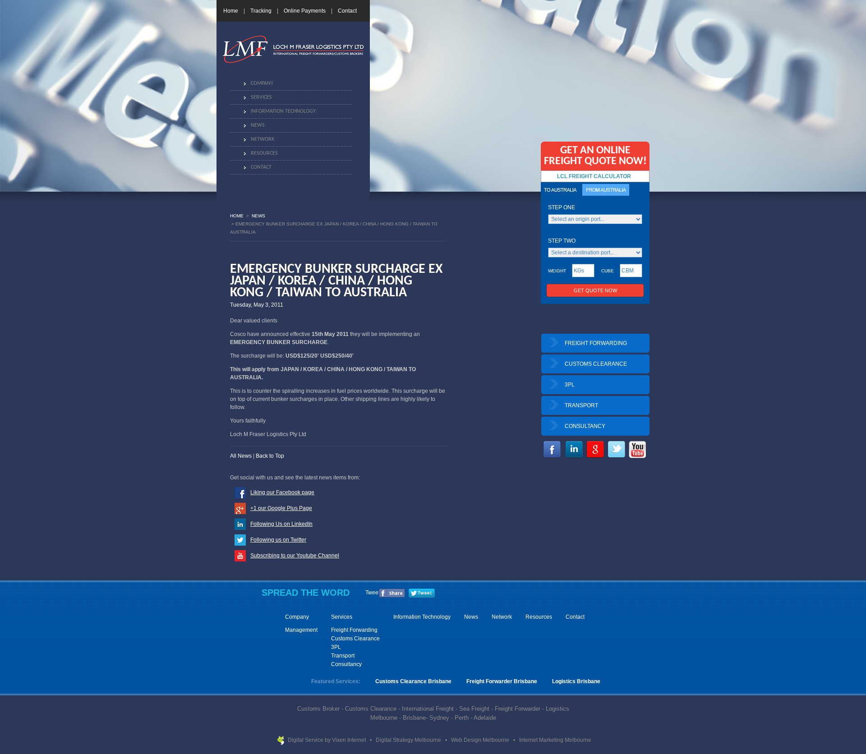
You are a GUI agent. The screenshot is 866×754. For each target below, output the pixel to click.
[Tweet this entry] (422, 596)
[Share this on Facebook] (392, 596)
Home (230, 11)
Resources (264, 153)
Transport (343, 656)
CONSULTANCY (585, 426)
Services (261, 97)
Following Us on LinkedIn (281, 524)
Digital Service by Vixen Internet (327, 740)
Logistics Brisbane (576, 681)
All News (241, 456)
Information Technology (283, 111)
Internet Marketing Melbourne (555, 740)
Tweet (372, 592)
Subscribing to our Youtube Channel (294, 555)
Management (301, 630)
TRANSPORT (581, 405)
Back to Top (270, 456)
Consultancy (346, 664)
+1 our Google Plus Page (281, 508)
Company (262, 83)
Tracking (261, 11)
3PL (570, 385)
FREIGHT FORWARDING (596, 343)
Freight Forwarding (354, 630)
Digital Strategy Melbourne (409, 740)
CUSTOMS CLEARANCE (596, 364)
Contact (347, 11)
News (258, 125)
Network (262, 139)
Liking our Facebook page (282, 492)
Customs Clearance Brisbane (413, 681)
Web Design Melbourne (481, 740)
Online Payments (305, 11)
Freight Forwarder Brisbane (501, 681)
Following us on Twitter (278, 540)
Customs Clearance (355, 638)
